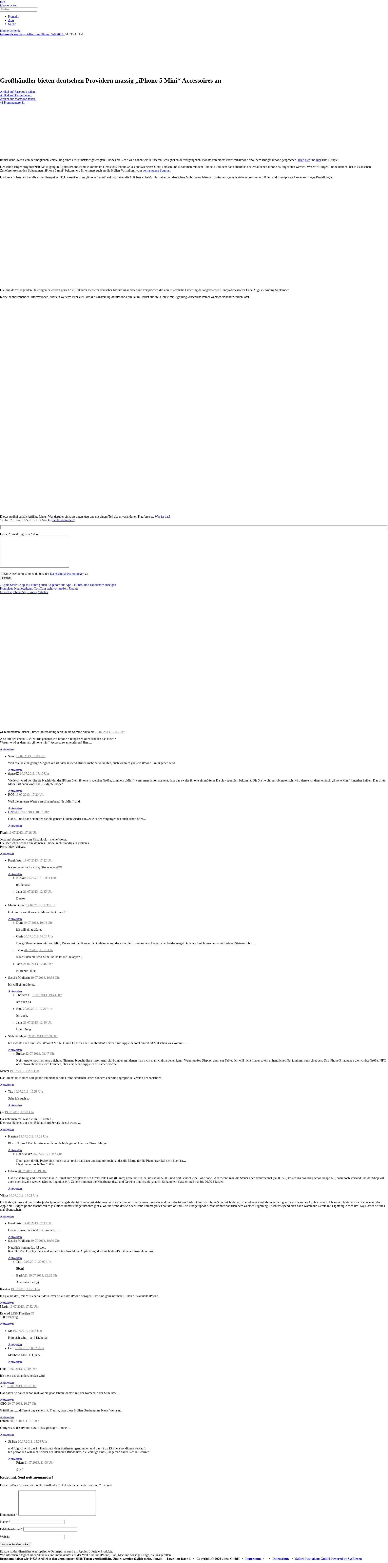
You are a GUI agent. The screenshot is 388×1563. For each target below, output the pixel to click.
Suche (12, 23)
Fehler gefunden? (63, 520)
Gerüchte (6, 592)
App (11, 20)
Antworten (7, 749)
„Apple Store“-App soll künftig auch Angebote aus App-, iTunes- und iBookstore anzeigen (58, 585)
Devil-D (13, 812)
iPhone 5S (19, 592)
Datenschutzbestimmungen (67, 573)
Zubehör (42, 592)
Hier (300, 160)
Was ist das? (162, 516)
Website (5, 1536)
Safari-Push (303, 1558)
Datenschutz (280, 1558)
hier (307, 160)
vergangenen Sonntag (156, 170)
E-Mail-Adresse (11, 1529)
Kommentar (9, 1514)
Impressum (253, 1558)
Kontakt (13, 16)
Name (5, 1521)
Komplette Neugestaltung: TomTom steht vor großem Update (39, 588)
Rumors (31, 592)
